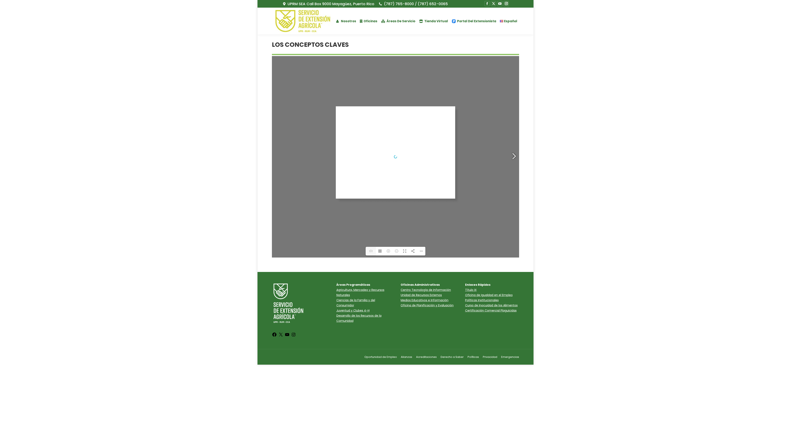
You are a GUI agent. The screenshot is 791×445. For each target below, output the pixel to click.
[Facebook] (274, 336)
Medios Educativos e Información (424, 300)
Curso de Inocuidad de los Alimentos (491, 305)
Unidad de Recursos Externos (421, 295)
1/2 (371, 251)
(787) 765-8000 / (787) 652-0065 (416, 3)
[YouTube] (287, 336)
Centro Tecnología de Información (426, 290)
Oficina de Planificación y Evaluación (427, 305)
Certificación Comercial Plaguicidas (491, 310)
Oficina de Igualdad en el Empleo (489, 295)
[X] (280, 336)
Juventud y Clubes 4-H (353, 310)
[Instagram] (293, 336)
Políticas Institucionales (482, 300)
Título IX (471, 290)
